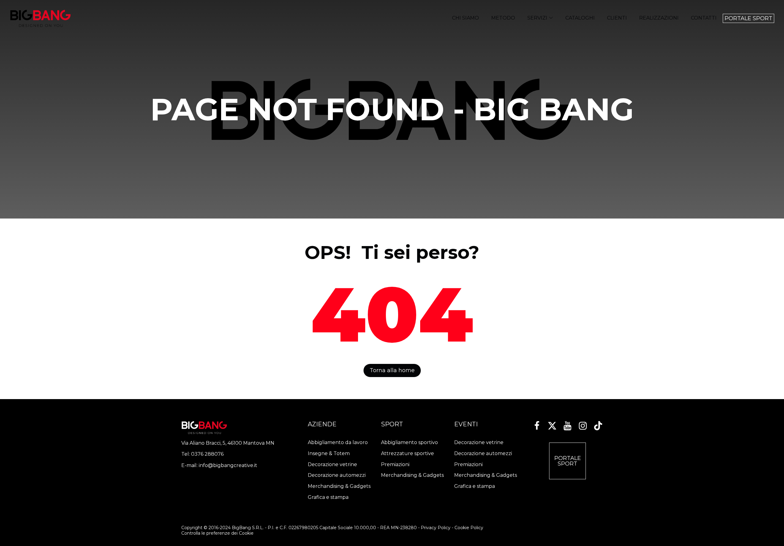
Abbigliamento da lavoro (338, 442)
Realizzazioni (659, 18)
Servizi (537, 18)
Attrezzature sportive (407, 453)
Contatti (704, 18)
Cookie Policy (468, 527)
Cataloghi (580, 18)
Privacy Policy (435, 527)
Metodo (503, 18)
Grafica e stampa (328, 497)
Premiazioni (395, 464)
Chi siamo (465, 18)
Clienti (617, 18)
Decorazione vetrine (332, 464)
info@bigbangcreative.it (228, 465)
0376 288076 (207, 454)
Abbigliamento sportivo (409, 442)
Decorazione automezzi (337, 475)
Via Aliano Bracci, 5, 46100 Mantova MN (227, 443)
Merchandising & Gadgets (339, 486)
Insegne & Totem (329, 453)
